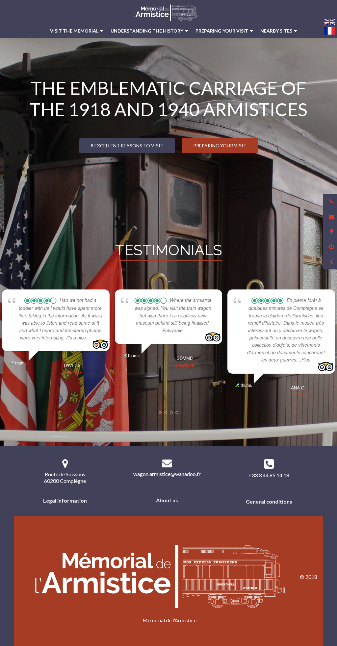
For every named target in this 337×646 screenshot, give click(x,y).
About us (167, 500)
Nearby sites (276, 31)
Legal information (65, 500)
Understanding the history (147, 31)
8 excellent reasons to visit (127, 145)
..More (94, 337)
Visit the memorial (74, 31)
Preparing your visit (221, 31)
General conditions (269, 501)
